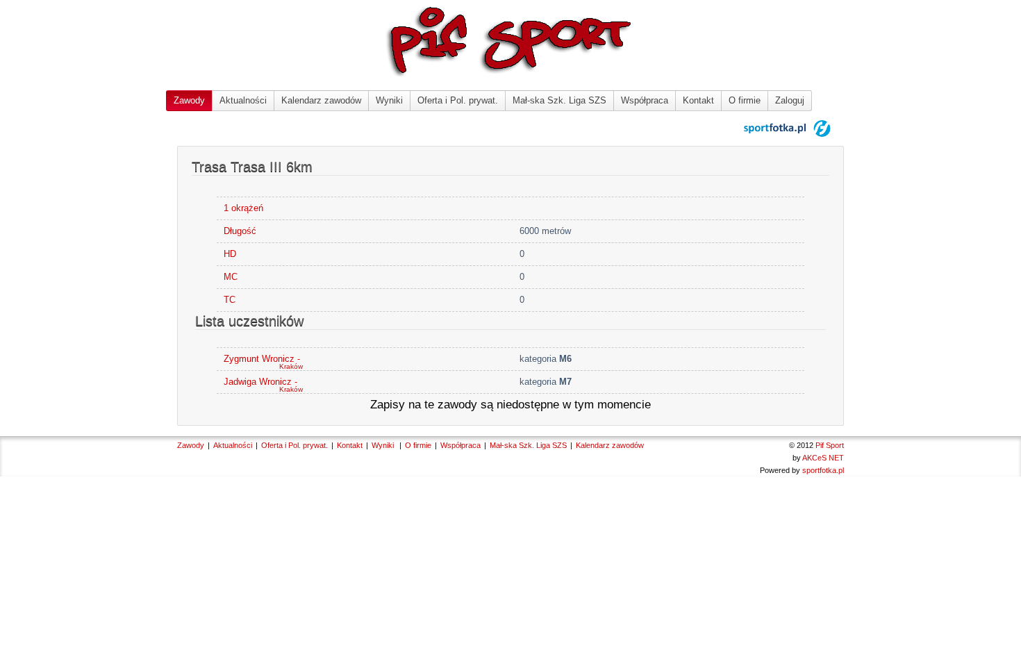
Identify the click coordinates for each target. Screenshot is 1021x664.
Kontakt (698, 100)
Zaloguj (789, 100)
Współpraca (644, 100)
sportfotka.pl (823, 470)
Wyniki (389, 100)
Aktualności (243, 100)
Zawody (189, 100)
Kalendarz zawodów (321, 100)
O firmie (745, 100)
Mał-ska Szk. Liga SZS (559, 100)
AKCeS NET (823, 458)
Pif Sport (829, 445)
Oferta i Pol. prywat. (457, 100)
